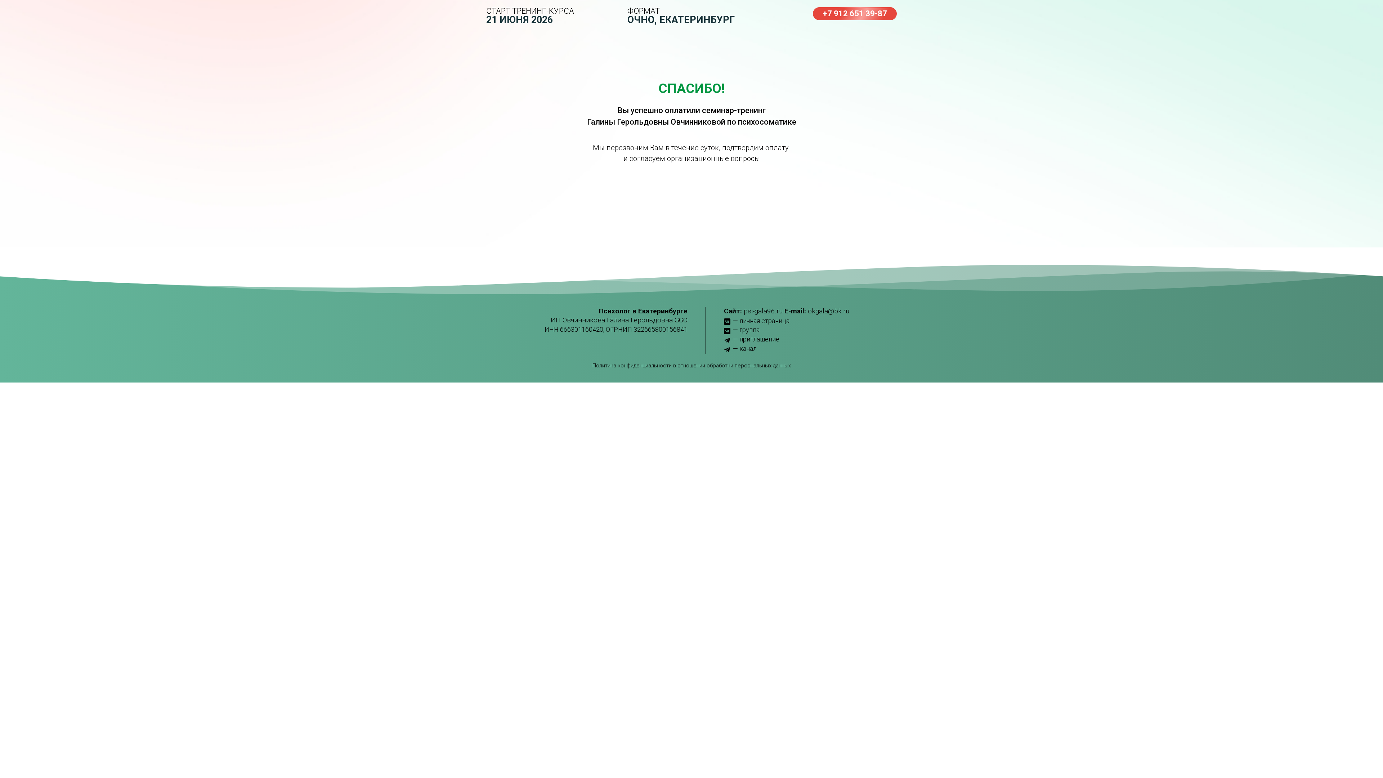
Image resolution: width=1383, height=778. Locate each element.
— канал (745, 348)
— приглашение (756, 339)
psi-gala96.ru (763, 311)
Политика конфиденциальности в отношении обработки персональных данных (691, 365)
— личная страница (761, 321)
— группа (746, 330)
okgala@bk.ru (828, 311)
